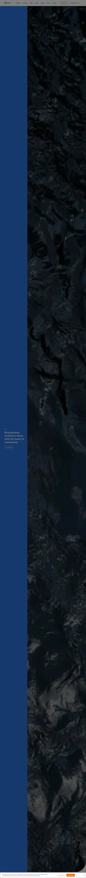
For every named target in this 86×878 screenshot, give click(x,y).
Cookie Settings (61, 875)
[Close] (83, 875)
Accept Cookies (70, 875)
